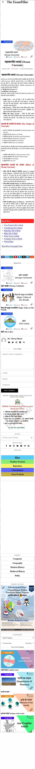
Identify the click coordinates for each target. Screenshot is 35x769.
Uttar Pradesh (17, 474)
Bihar (17, 457)
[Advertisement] (17, 20)
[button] (31, 437)
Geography (15, 68)
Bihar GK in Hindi (10, 233)
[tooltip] (3, 257)
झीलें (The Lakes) (7, 332)
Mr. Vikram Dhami (28, 68)
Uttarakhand (17, 470)
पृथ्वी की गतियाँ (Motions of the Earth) (12, 713)
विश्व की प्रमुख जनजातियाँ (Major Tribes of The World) (17, 309)
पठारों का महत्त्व (5, 692)
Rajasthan (17, 465)
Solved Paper (8, 241)
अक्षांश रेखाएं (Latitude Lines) (10, 670)
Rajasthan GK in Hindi (12, 230)
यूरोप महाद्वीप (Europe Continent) (12, 286)
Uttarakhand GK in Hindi (13, 228)
